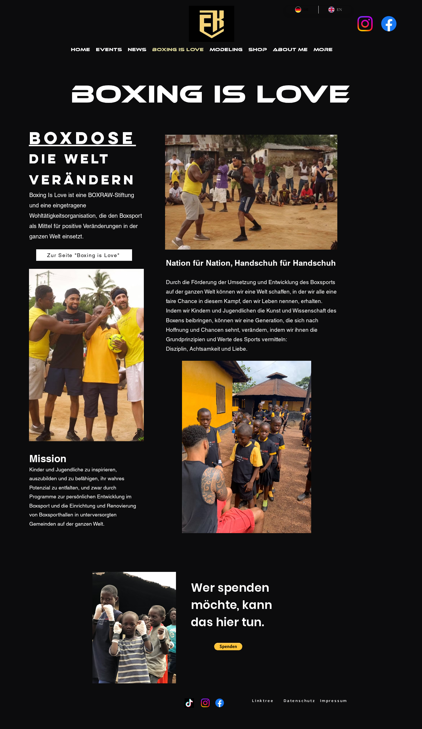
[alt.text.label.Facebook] (389, 24)
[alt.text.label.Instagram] (365, 24)
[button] (228, 646)
